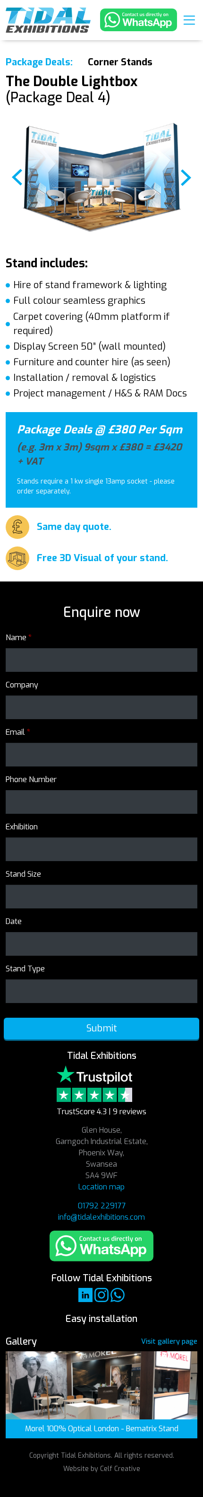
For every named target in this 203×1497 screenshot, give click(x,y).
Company (22, 685)
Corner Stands (120, 62)
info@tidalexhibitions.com (101, 1217)
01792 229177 (102, 1206)
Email (18, 732)
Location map (101, 1187)
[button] (189, 20)
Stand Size (23, 874)
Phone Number (31, 779)
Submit (101, 1028)
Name (19, 638)
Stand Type (25, 969)
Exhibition (22, 827)
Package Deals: (39, 62)
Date (14, 921)
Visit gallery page (169, 1341)
